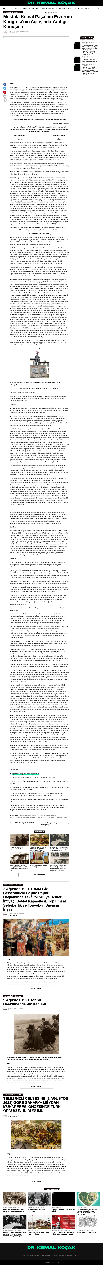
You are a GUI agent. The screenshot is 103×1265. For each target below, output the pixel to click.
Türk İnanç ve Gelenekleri (31, 1255)
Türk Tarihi (35, 8)
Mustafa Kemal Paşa (54, 817)
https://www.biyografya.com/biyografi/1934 (25, 774)
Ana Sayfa (18, 8)
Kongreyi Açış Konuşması (17, 817)
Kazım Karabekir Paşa (50, 815)
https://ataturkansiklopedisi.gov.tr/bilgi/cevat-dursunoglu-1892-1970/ (33, 777)
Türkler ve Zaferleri (65, 1255)
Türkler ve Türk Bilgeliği (49, 1255)
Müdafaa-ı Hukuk (41, 817)
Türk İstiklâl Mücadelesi (49, 8)
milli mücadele (30, 817)
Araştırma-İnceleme (51, 12)
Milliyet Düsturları (81, 8)
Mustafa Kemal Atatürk (66, 8)
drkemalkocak (13, 32)
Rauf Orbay (64, 817)
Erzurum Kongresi (37, 815)
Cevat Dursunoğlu (25, 815)
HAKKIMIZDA (26, 8)
